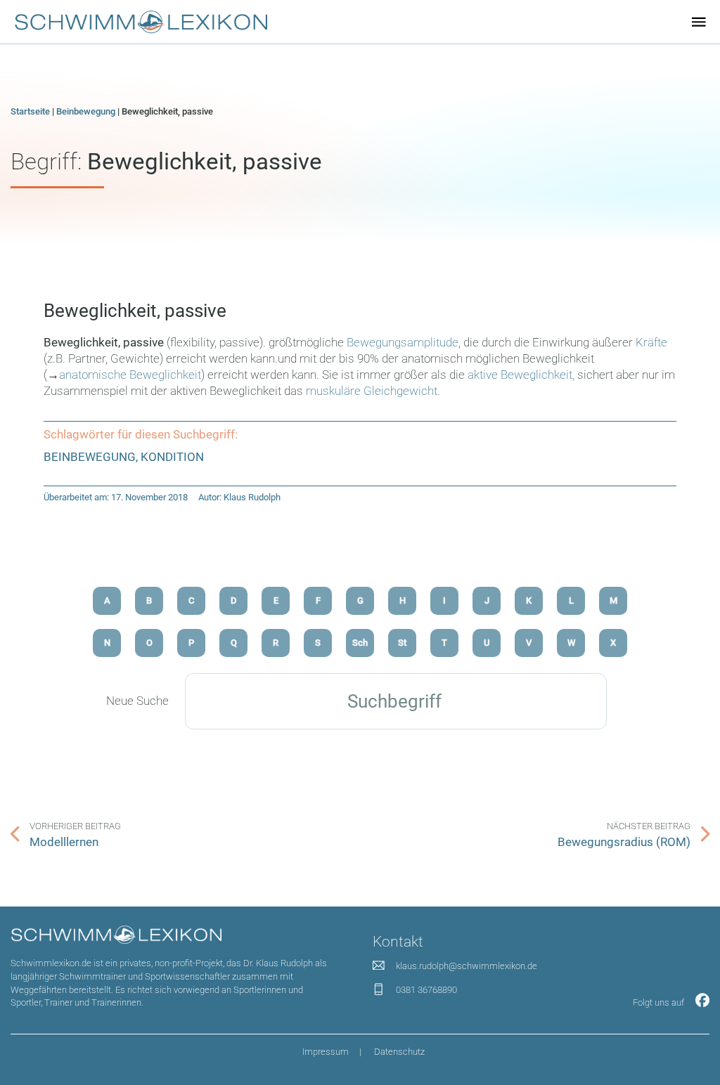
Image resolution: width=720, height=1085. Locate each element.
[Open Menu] (699, 22)
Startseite (30, 111)
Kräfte (651, 342)
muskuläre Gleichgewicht (371, 391)
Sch (360, 642)
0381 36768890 (426, 990)
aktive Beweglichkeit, (519, 375)
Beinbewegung (85, 111)
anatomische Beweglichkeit (130, 375)
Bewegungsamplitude (402, 342)
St (402, 642)
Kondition (172, 457)
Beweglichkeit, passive (135, 310)
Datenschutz (399, 1051)
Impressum (325, 1051)
